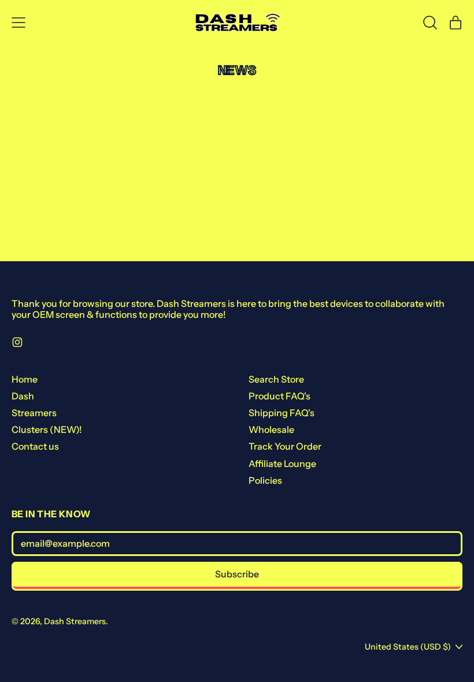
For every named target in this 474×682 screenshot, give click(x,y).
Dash (23, 396)
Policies (265, 480)
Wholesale (271, 429)
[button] (430, 22)
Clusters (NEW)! (47, 429)
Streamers (34, 412)
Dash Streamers (75, 621)
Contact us (35, 446)
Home (25, 379)
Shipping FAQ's (281, 412)
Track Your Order (285, 446)
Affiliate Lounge (282, 463)
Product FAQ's (279, 396)
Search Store (276, 379)
